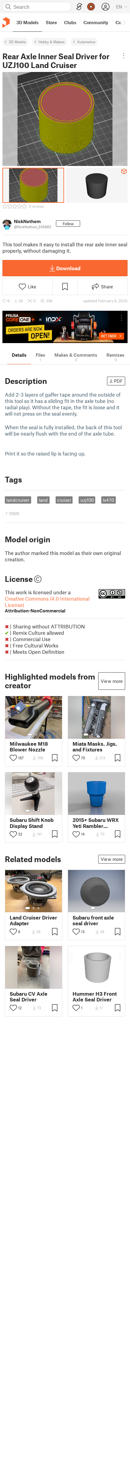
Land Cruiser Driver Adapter (33, 920)
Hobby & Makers (51, 42)
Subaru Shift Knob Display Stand (32, 823)
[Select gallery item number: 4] (101, 734)
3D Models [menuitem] (27, 22)
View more (112, 681)
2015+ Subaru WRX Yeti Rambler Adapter (96, 823)
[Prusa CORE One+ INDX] (65, 327)
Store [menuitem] (51, 22)
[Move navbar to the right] (124, 22)
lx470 (108, 500)
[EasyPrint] (79, 7)
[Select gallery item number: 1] (30, 734)
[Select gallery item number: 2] (36, 734)
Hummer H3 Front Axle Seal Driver (95, 996)
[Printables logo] (6, 22)
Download (68, 268)
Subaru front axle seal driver (93, 920)
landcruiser (17, 500)
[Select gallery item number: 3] (97, 734)
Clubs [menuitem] (70, 22)
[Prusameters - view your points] (91, 7)
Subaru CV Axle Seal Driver (28, 996)
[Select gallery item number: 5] (106, 734)
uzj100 (87, 500)
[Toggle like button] (13, 757)
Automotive (86, 42)
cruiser (64, 500)
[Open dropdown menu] (124, 55)
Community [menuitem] (95, 22)
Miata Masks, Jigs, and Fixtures (95, 746)
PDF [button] (118, 381)
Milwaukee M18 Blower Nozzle (29, 746)
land (43, 500)
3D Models (17, 42)
